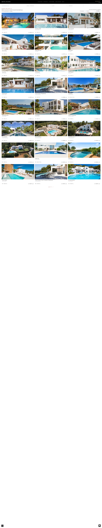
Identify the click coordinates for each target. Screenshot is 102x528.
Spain (9, 8)
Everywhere (3, 8)
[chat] (99, 526)
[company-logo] (6, 1)
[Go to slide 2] (50, 70)
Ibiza (11, 8)
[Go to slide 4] (18, 70)
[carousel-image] (18, 20)
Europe (7, 8)
